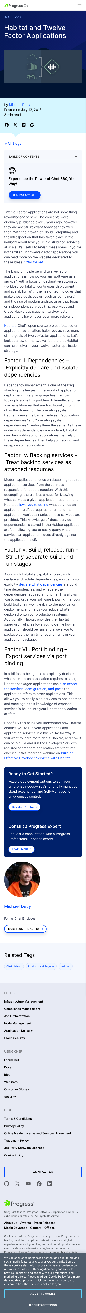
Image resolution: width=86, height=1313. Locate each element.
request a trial (23, 806)
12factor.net (33, 262)
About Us (10, 1223)
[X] (17, 1184)
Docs (7, 1067)
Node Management (17, 1023)
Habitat (10, 325)
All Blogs (14, 17)
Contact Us (43, 1172)
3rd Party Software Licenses (24, 1148)
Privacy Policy (14, 1126)
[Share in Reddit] (32, 125)
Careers (36, 1228)
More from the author (24, 928)
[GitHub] (6, 1184)
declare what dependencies (41, 584)
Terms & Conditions (18, 1119)
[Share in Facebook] (7, 125)
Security (10, 1096)
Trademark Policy (16, 1140)
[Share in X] (16, 125)
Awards (25, 1223)
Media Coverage (15, 1228)
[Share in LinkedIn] (24, 125)
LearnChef (11, 1060)
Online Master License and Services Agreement (37, 1133)
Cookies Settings (43, 1305)
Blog (7, 1075)
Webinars (11, 1082)
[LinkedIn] (49, 1184)
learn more (20, 849)
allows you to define (32, 505)
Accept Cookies (43, 1293)
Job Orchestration (17, 1016)
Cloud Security (14, 1038)
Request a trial (23, 195)
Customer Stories (16, 1089)
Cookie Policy (13, 1155)
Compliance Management (22, 1009)
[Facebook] (39, 1184)
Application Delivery (18, 1031)
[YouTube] (28, 1184)
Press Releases (44, 1223)
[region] (43, 1283)
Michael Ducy (17, 906)
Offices (49, 1228)
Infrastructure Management (23, 1001)
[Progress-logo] (19, 1204)
